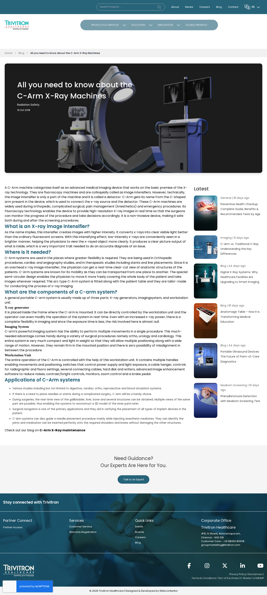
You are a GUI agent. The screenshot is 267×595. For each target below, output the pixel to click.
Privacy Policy (237, 574)
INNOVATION (165, 25)
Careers (204, 7)
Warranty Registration (83, 532)
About (175, 7)
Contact (233, 7)
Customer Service (80, 526)
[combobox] (256, 7)
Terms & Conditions (204, 578)
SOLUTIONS (138, 25)
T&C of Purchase (228, 578)
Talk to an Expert (133, 479)
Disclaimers (255, 574)
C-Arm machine (20, 187)
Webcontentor (168, 590)
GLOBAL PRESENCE (196, 25)
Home (9, 53)
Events (139, 526)
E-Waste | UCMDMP (252, 578)
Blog (219, 7)
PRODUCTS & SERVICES (105, 25)
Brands (139, 532)
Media (189, 7)
